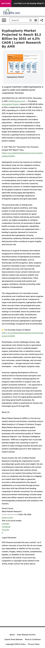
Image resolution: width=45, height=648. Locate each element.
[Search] (30, 20)
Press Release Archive (26, 635)
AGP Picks (5, 3)
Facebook (6, 527)
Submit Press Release (13, 639)
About (12, 635)
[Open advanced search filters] (35, 20)
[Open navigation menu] (4, 20)
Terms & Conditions (33, 639)
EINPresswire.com (16, 101)
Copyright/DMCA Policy (16, 644)
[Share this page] (41, 20)
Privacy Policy (34, 644)
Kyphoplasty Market (10, 104)
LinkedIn (5, 524)
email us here (7, 517)
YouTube (5, 530)
